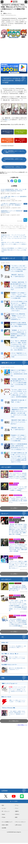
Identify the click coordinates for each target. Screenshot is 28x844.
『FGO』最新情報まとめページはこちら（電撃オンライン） (13, 151)
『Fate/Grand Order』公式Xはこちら (13, 167)
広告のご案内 (5, 824)
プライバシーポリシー (20, 821)
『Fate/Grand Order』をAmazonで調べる (8, 140)
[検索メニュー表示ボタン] (2, 2)
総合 (3, 805)
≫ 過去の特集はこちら (22, 725)
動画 (16, 817)
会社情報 (4, 827)
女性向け (17, 814)
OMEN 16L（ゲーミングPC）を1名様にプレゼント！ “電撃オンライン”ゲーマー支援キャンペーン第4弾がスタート (14, 244)
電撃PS (17, 811)
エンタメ (4, 808)
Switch (3, 814)
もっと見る (14, 508)
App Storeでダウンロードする (7, 131)
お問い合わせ (18, 824)
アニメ (16, 808)
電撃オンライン (4, 225)
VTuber (3, 817)
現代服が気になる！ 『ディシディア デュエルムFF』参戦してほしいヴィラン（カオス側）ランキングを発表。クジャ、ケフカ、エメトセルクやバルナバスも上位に (13, 237)
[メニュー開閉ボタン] (26, 2)
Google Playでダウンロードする (21, 131)
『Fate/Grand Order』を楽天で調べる (21, 140)
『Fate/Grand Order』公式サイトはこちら (13, 159)
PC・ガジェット (6, 811)
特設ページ (7, 119)
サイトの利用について (7, 821)
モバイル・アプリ (18, 225)
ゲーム (11, 225)
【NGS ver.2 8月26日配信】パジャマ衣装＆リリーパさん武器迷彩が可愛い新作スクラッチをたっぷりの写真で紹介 (14, 250)
